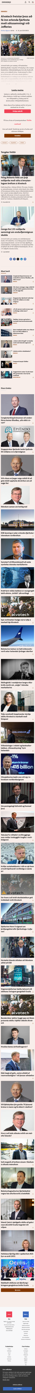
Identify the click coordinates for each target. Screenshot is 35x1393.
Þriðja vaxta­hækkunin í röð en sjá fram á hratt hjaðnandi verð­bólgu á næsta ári (17, 869)
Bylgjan (25, 1359)
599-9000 (10, 1330)
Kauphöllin (13, 142)
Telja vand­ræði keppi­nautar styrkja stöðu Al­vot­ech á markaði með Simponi (16, 716)
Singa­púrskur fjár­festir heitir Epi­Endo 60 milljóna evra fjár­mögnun (23, 300)
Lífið (9, 1355)
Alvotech (5, 142)
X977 (26, 1363)
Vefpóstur (26, 1335)
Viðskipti (9, 1351)
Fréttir (9, 1349)
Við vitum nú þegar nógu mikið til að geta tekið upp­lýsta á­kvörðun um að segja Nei (23, 289)
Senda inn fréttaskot (25, 1339)
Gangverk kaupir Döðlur (20, 361)
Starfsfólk (26, 1331)
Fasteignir (26, 1351)
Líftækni (22, 142)
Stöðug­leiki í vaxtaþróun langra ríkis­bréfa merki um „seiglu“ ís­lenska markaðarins (16, 685)
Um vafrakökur (25, 1337)
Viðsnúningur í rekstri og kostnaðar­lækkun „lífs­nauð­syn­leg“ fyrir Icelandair (16, 748)
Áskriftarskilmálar (26, 1329)
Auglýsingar (25, 1323)
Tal (25, 1364)
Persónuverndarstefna (9, 1324)
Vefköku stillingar (17, 1384)
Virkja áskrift (17, 111)
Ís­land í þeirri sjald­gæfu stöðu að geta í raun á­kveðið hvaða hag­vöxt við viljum (17, 1225)
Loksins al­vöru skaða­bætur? (22, 351)
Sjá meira (17, 1290)
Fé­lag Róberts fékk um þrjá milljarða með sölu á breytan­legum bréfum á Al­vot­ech (16, 181)
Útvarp (9, 1360)
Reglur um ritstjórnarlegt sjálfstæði (9, 1322)
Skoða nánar (6, 1380)
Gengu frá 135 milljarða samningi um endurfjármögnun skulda (17, 232)
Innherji (26, 1349)
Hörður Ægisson (5, 30)
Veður (25, 1357)
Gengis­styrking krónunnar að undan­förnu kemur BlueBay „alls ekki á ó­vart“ (23, 277)
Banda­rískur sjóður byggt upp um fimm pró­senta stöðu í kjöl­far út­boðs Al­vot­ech (17, 1020)
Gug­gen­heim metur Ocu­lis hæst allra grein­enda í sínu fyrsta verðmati (23, 373)
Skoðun (9, 1357)
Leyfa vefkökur (17, 1388)
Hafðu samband (25, 1325)
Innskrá (17, 136)
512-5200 (27, 1321)
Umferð (26, 1333)
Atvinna (26, 1353)
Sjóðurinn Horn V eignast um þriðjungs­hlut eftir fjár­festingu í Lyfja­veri (17, 929)
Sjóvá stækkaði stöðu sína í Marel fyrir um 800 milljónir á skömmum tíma (23, 331)
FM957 (25, 1360)
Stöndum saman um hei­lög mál (14, 507)
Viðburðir (26, 1355)
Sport (9, 1353)
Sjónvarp (9, 1359)
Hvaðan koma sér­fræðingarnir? (14, 1047)
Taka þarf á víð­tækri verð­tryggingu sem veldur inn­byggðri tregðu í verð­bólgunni (16, 837)
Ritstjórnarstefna (26, 1327)
